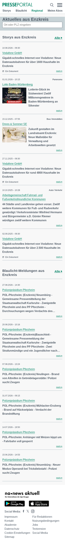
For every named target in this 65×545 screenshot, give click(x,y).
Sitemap (9, 536)
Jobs (35, 524)
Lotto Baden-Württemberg (17, 84)
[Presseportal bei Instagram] (31, 511)
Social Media (40, 532)
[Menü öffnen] (59, 5)
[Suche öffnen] (52, 5)
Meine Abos (55, 10)
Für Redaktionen (42, 516)
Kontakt (9, 520)
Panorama (57, 79)
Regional (37, 10)
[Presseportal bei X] (26, 511)
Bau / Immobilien (54, 119)
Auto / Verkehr (55, 190)
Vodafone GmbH (12, 52)
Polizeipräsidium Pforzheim (18, 290)
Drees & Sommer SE (14, 124)
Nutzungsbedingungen (45, 520)
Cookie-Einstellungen (17, 532)
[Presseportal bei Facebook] (22, 511)
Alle (57, 38)
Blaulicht (21, 10)
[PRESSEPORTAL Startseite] (17, 5)
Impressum (11, 516)
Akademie (10, 524)
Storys (6, 10)
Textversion (39, 528)
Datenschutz (11, 528)
